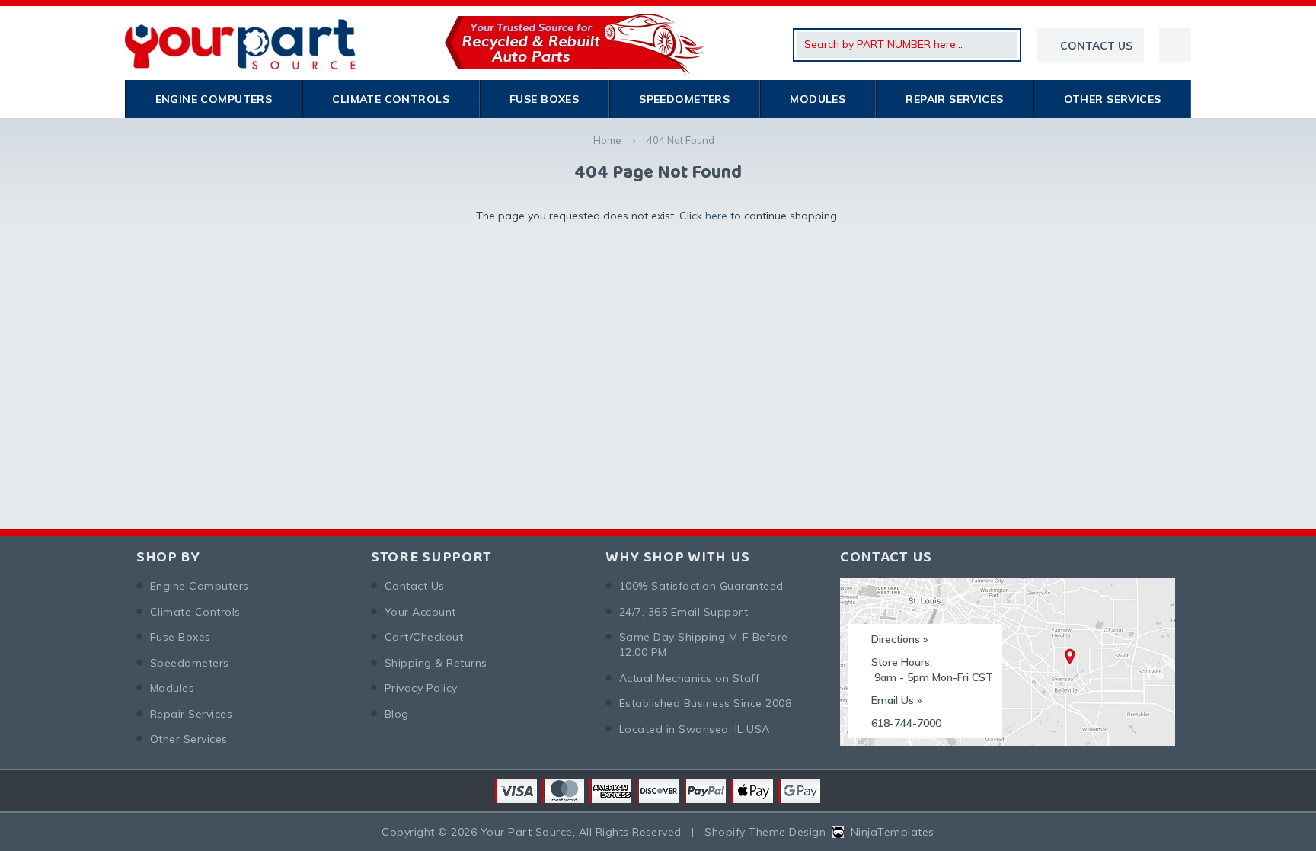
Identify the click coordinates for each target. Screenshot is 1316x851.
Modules (817, 99)
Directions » (899, 639)
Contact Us (415, 586)
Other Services (1112, 99)
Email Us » (896, 700)
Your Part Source (527, 832)
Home (607, 140)
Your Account (420, 612)
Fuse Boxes (544, 99)
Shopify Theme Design (765, 832)
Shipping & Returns (436, 663)
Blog (397, 714)
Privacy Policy (421, 688)
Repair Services (954, 99)
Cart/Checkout (424, 637)
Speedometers (684, 99)
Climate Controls (390, 99)
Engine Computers (214, 99)
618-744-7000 (906, 723)
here (716, 215)
